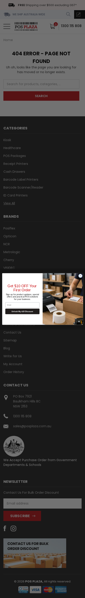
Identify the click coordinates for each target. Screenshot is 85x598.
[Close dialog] (80, 276)
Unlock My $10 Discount (22, 311)
